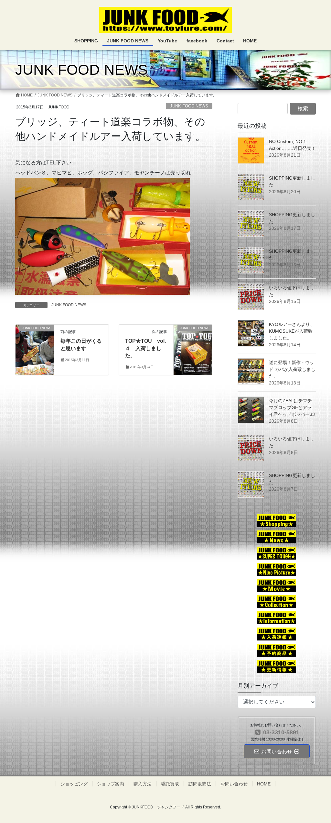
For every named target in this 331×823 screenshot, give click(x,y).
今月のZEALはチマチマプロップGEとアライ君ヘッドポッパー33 (292, 407)
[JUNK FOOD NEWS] (35, 343)
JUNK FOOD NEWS (189, 106)
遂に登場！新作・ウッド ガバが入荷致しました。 (292, 369)
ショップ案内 (110, 783)
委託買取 (170, 783)
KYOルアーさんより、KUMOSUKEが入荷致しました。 (292, 331)
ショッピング (74, 783)
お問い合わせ (234, 783)
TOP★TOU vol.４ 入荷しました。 (145, 348)
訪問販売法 (199, 783)
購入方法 (142, 783)
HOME (264, 783)
